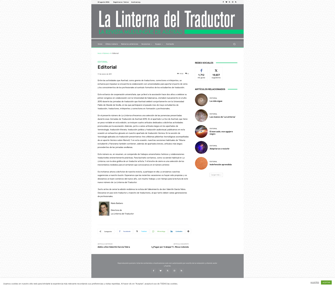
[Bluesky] (226, 2)
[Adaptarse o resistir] (201, 147)
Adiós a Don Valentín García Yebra (114, 247)
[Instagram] (232, 2)
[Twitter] (229, 2)
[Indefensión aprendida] (201, 163)
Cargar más (215, 175)
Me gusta (201, 69)
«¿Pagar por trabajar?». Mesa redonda (170, 247)
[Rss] (235, 2)
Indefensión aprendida (221, 164)
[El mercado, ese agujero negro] (201, 131)
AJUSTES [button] (315, 282)
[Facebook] (223, 2)
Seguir (216, 69)
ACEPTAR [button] (326, 282)
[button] (234, 44)
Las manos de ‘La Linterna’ (223, 117)
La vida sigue (216, 101)
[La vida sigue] (201, 100)
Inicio (100, 53)
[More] (188, 231)
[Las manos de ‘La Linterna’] (201, 115)
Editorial (103, 62)
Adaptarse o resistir (220, 149)
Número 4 (107, 53)
